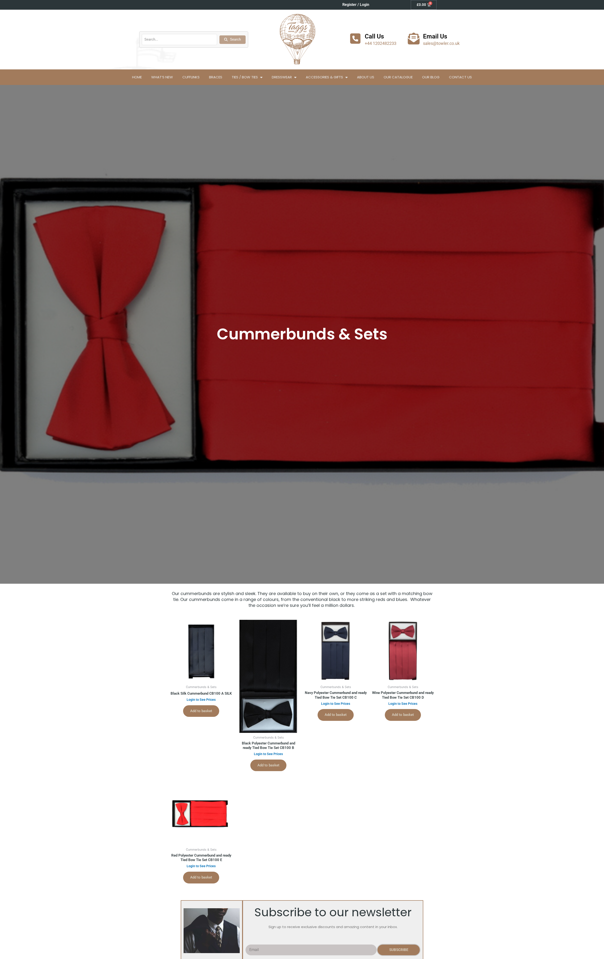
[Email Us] (413, 38)
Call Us (374, 36)
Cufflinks (191, 77)
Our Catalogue (398, 77)
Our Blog (431, 77)
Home (137, 77)
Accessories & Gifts (324, 77)
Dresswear (282, 77)
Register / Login (355, 4)
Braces (215, 77)
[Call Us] (355, 38)
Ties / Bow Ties (245, 77)
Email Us (435, 36)
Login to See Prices (201, 699)
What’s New (162, 77)
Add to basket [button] (201, 711)
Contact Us (460, 77)
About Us (365, 77)
